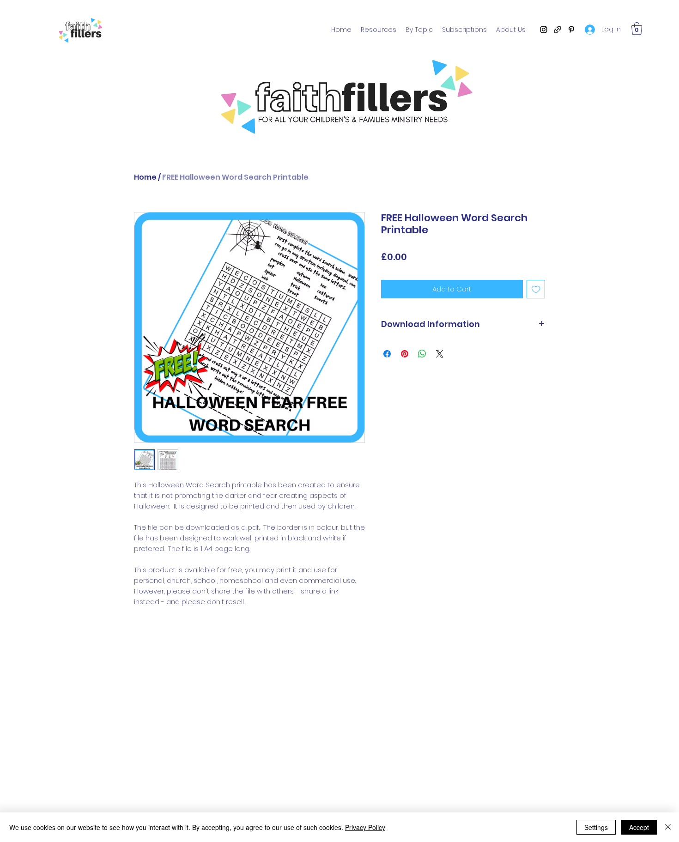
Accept (639, 827)
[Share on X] (439, 353)
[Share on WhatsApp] (422, 353)
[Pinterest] (571, 29)
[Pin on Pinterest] (404, 353)
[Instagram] (543, 29)
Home (145, 177)
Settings (596, 827)
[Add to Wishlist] (536, 289)
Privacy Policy (365, 827)
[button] (636, 28)
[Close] (667, 827)
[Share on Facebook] (387, 353)
